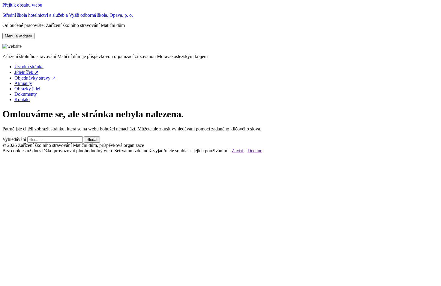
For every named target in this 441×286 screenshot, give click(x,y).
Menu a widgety (18, 36)
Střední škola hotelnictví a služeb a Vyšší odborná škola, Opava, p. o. (67, 15)
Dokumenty (25, 94)
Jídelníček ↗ (26, 72)
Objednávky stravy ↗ (35, 77)
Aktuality (23, 83)
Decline (255, 150)
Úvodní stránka (29, 66)
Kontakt (22, 99)
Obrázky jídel (27, 88)
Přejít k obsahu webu (22, 4)
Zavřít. (238, 150)
